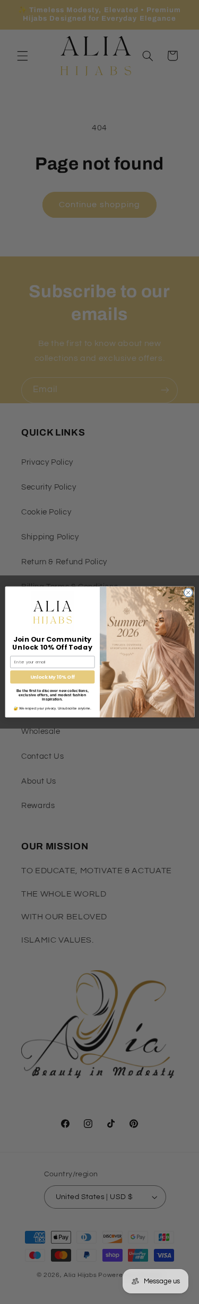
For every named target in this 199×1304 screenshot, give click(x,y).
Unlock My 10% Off (52, 676)
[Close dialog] (188, 593)
